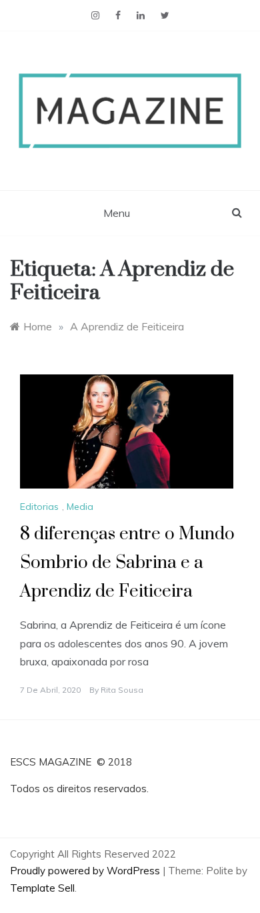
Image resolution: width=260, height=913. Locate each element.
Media (80, 507)
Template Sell (42, 888)
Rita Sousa (122, 690)
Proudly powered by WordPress (86, 870)
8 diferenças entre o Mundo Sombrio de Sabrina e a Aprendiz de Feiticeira (127, 563)
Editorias (39, 507)
